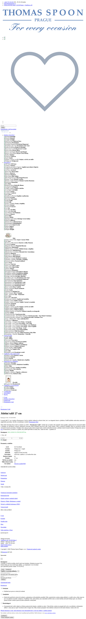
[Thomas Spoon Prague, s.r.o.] (43, 34)
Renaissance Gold (9, 402)
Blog (2, 524)
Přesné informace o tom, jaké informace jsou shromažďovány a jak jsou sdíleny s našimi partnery (26, 610)
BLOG (6, 394)
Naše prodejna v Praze (7, 530)
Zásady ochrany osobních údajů (9, 498)
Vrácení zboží (4, 507)
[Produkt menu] (10, 132)
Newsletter (3, 527)
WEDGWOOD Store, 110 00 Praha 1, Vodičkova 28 (18, 5)
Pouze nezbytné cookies (7, 617)
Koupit (4, 440)
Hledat (2, 127)
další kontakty (4, 546)
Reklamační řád (5, 495)
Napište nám (4, 521)
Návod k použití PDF (20, 463)
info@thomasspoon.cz (10, 3)
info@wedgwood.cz (6, 544)
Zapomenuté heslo (5, 582)
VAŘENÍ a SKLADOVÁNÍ (11, 354)
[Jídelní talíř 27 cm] (1, 406)
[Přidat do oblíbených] (1, 440)
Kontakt (3, 518)
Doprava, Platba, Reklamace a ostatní (10, 501)
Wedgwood (7, 400)
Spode (2, 484)
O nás (2, 515)
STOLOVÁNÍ (8, 335)
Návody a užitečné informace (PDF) (10, 504)
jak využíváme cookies (50, 613)
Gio (2, 429)
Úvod (5, 397)
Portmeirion (4, 478)
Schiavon (3, 472)
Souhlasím (8, 569)
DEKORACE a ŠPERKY (11, 361)
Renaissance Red (33, 422)
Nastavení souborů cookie (34, 549)
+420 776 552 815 (9, 2)
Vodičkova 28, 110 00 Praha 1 (9, 540)
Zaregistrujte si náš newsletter (8, 129)
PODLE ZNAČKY (9, 135)
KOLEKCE (7, 162)
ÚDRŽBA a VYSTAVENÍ (11, 385)
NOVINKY (7, 393)
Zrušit (2, 569)
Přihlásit (3, 579)
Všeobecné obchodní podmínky (9, 492)
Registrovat (4, 585)
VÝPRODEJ (7, 391)
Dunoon (3, 481)
